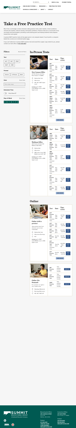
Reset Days (22, 98)
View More (60, 120)
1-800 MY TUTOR (44, 424)
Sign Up (68, 67)
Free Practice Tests (55, 6)
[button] (30, 6)
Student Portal (66, 2)
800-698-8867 (22, 43)
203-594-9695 (61, 420)
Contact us (34, 87)
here (28, 39)
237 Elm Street (61, 414)
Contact (50, 9)
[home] (12, 7)
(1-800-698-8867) (44, 425)
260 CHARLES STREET (46, 414)
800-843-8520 (61, 422)
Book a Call (55, 2)
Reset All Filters (22, 51)
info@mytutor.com (46, 427)
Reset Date (22, 80)
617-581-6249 (43, 422)
